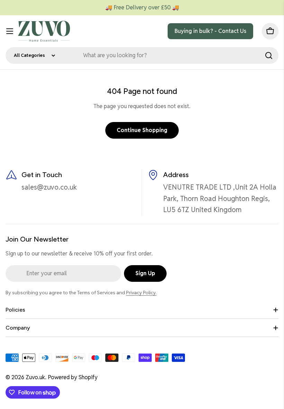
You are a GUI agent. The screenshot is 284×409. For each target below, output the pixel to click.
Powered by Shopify (73, 377)
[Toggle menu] (10, 31)
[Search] (269, 55)
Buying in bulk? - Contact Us (210, 31)
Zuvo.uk (35, 377)
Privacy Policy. (141, 292)
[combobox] (142, 55)
